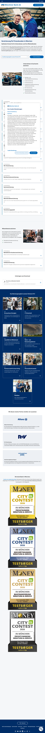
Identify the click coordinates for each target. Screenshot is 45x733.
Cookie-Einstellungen (12, 150)
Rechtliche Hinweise (39, 726)
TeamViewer (22, 728)
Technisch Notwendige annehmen (22, 152)
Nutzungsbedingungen (31, 726)
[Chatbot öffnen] (41, 729)
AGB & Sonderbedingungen (6, 726)
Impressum (25, 726)
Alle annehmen (33, 152)
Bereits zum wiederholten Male (10, 479)
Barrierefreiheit (14, 726)
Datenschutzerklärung (12, 111)
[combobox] (15, 56)
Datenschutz (20, 726)
